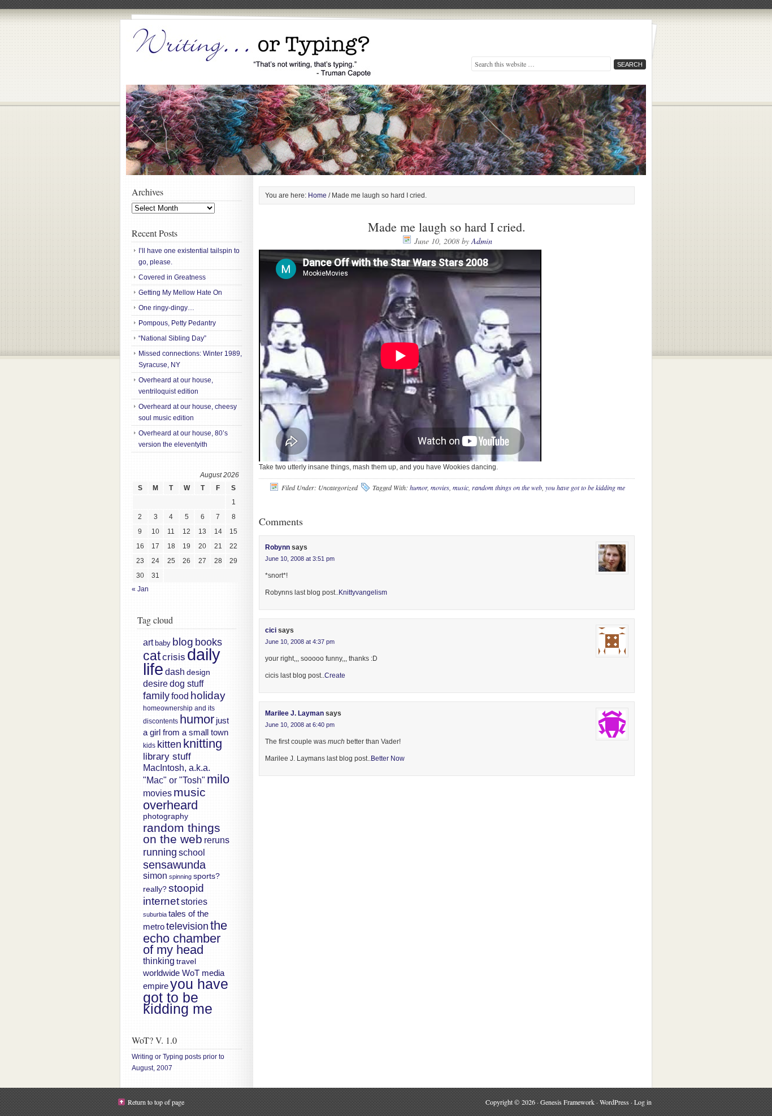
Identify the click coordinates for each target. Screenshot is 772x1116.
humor (418, 487)
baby (163, 643)
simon (155, 875)
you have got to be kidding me (585, 487)
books (208, 642)
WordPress (614, 1101)
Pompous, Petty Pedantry (177, 323)
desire (155, 683)
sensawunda (174, 864)
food (180, 696)
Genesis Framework (567, 1101)
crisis (173, 656)
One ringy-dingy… (166, 308)
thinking (159, 961)
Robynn (277, 547)
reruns (216, 840)
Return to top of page (156, 1101)
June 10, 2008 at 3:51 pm (300, 558)
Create (334, 675)
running (160, 852)
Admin (481, 241)
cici (270, 630)
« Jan (140, 589)
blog (182, 642)
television (187, 926)
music (461, 487)
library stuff (167, 756)
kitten (169, 744)
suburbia (155, 914)
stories (194, 901)
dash (175, 671)
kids (149, 745)
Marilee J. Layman (294, 713)
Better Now (388, 758)
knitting (202, 743)
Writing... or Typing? (253, 53)
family (156, 695)
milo (218, 779)
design (198, 672)
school (192, 852)
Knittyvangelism (363, 592)
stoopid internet (173, 894)
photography (165, 816)
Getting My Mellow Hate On (180, 293)
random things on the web (507, 487)
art (148, 642)
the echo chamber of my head (185, 937)
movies (440, 487)
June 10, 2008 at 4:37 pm (300, 641)
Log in (643, 1101)
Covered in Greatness (172, 277)
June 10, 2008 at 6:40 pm (300, 724)
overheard (170, 805)
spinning (180, 876)
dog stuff (186, 683)
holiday (207, 695)
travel (186, 961)
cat (152, 655)
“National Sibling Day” (172, 338)
